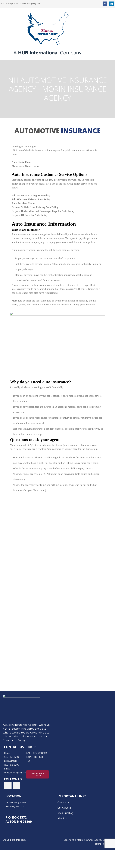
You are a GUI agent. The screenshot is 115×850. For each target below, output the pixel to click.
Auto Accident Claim (23, 203)
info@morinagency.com (15, 772)
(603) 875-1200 (11, 757)
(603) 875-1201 (11, 764)
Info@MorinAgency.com (30, 3)
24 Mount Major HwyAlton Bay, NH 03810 (16, 804)
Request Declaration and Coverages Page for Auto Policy (43, 211)
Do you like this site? (14, 839)
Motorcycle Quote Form (25, 166)
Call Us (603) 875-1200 (10, 3)
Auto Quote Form (21, 162)
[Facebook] (105, 4)
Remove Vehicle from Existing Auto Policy (35, 207)
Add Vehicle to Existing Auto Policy (31, 199)
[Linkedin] (111, 4)
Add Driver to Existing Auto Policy (31, 195)
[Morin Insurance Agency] (57, 33)
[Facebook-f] (8, 785)
